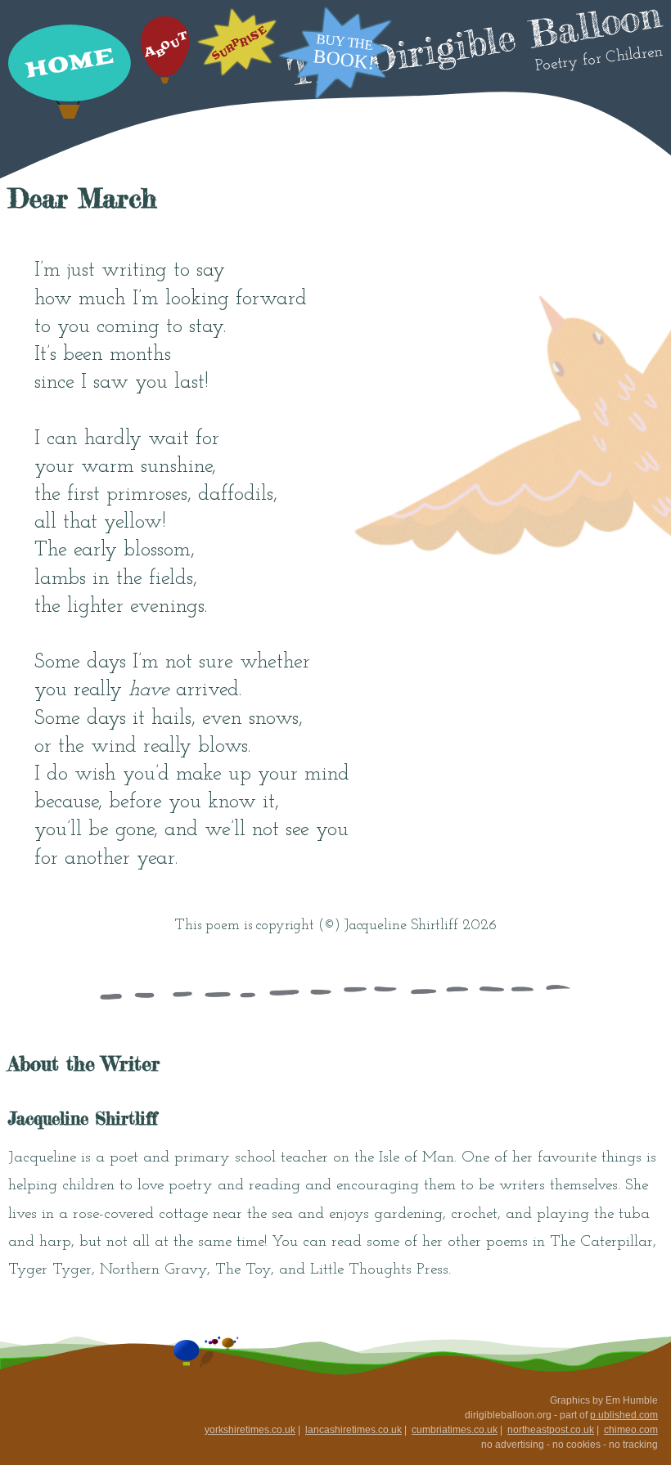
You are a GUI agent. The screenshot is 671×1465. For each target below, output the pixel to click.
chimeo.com (631, 1430)
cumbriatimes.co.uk (455, 1430)
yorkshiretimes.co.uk (250, 1430)
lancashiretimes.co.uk (353, 1430)
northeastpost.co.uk (550, 1430)
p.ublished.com (624, 1415)
